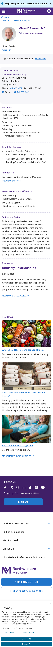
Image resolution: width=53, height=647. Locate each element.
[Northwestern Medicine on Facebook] (7, 488)
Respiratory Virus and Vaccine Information (26, 3)
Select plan (40, 58)
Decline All (26, 644)
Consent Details (8, 632)
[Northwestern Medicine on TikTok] (32, 488)
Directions (23, 92)
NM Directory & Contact (26, 590)
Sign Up (23, 501)
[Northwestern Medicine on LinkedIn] (26, 488)
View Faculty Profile (11, 180)
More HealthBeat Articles (16, 456)
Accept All (26, 639)
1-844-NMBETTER (26, 582)
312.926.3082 (16, 88)
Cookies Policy (28, 632)
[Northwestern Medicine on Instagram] (19, 488)
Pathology (6, 50)
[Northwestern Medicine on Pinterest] (38, 488)
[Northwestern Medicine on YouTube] (44, 488)
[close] (50, 3)
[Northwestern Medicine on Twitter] (13, 488)
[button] (3, 10)
